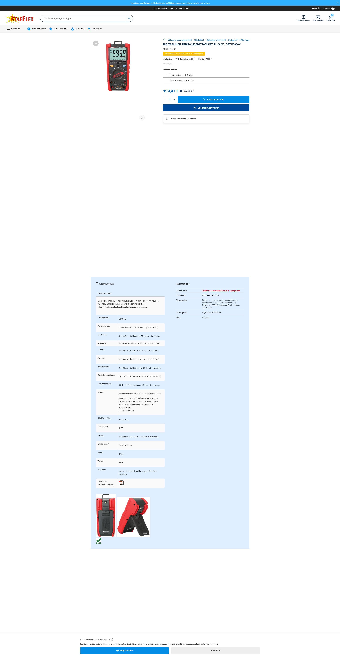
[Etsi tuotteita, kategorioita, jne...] (129, 18)
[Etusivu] (164, 40)
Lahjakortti (97, 28)
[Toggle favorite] (141, 117)
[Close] (337, 2)
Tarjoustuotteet (39, 28)
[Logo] (19, 18)
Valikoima (15, 28)
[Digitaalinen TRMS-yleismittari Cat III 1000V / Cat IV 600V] (118, 66)
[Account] (303, 17)
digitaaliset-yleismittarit (224, 302)
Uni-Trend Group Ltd (210, 295)
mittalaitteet (207, 302)
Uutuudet (79, 28)
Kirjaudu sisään (303, 20)
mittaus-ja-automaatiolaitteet (223, 300)
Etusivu (205, 300)
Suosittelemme (61, 28)
